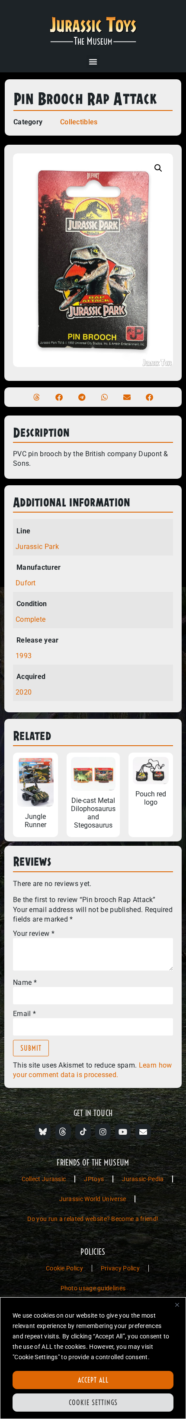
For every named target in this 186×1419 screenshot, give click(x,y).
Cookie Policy (64, 1268)
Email (24, 1013)
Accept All (93, 1380)
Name (25, 982)
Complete (30, 619)
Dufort (26, 583)
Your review (34, 933)
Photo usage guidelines (93, 1288)
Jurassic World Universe (92, 1198)
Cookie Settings (93, 1402)
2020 (24, 692)
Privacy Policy (120, 1268)
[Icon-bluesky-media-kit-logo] (43, 1132)
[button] (93, 61)
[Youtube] (123, 1132)
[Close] (177, 1304)
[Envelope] (143, 1132)
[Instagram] (103, 1132)
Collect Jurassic (44, 1178)
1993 (24, 656)
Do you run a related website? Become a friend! (92, 1218)
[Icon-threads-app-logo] (63, 1132)
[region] (93, 1358)
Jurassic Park (37, 546)
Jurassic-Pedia (143, 1178)
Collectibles (79, 122)
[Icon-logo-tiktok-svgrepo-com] (83, 1132)
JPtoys (94, 1178)
